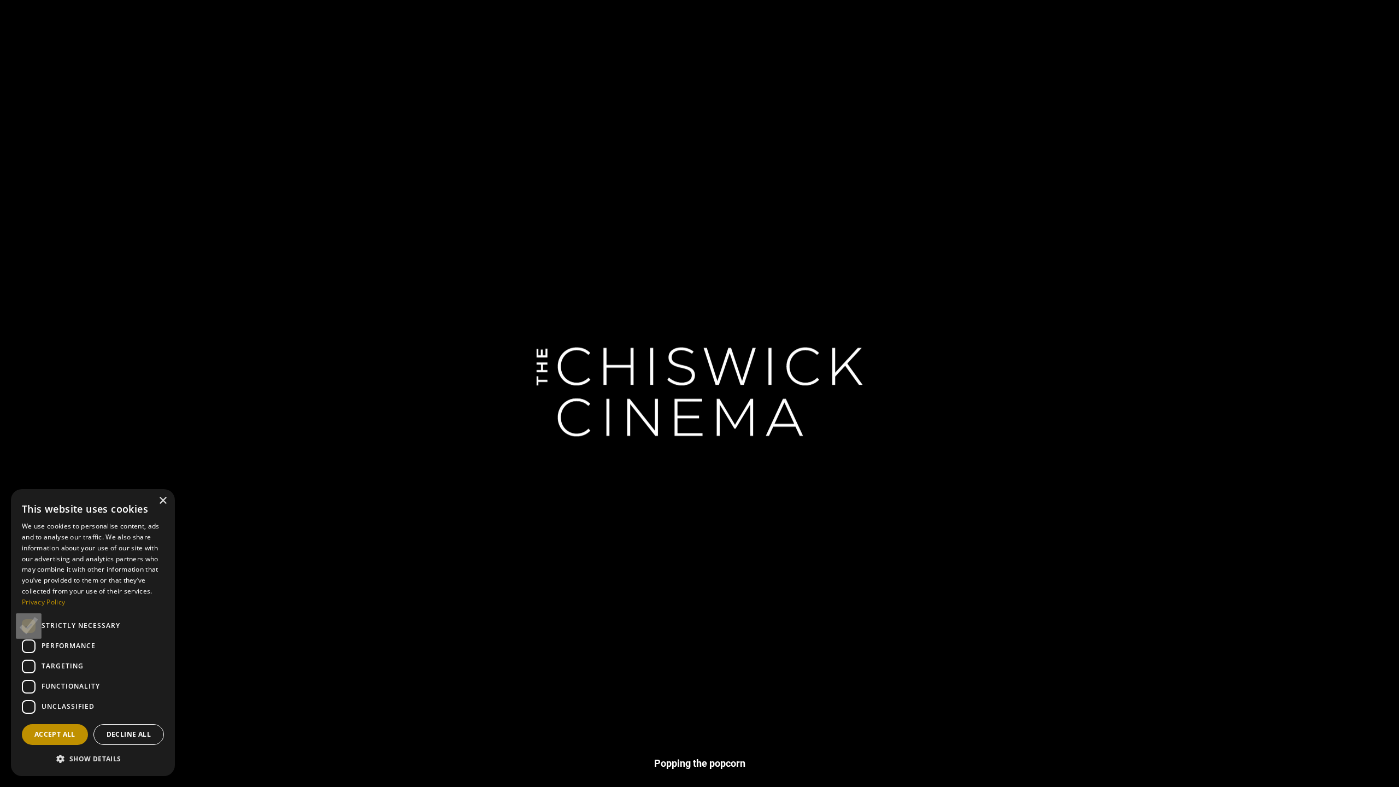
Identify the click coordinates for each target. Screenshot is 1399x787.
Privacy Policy (43, 602)
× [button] (162, 501)
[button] (93, 758)
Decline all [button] (129, 734)
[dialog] (93, 632)
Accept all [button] (54, 734)
